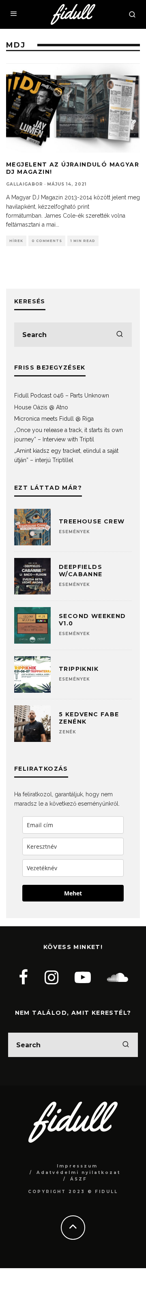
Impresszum (77, 1166)
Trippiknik (79, 668)
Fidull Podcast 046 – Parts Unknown (61, 395)
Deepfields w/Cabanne (81, 570)
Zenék (67, 732)
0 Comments (47, 241)
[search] (119, 334)
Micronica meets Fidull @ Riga (54, 418)
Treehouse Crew (92, 521)
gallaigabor (24, 184)
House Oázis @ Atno (41, 407)
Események (74, 531)
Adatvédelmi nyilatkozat (78, 1172)
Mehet (73, 893)
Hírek (16, 241)
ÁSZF (78, 1179)
